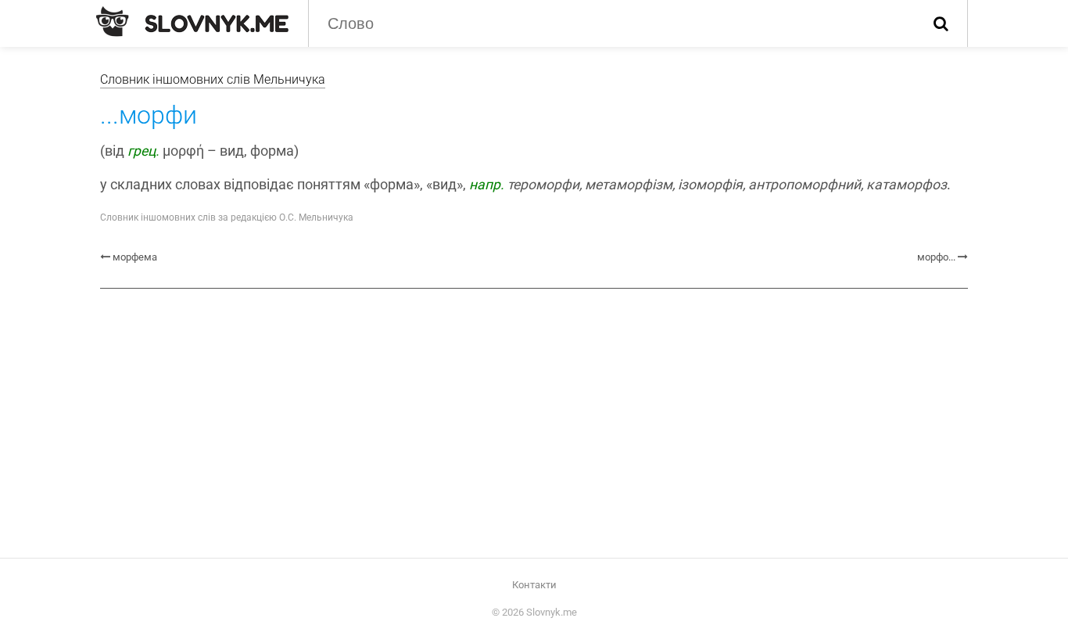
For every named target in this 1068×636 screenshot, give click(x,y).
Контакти (534, 585)
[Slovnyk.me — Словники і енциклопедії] (192, 22)
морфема (135, 257)
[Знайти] (941, 23)
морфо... (936, 257)
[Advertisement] (534, 421)
